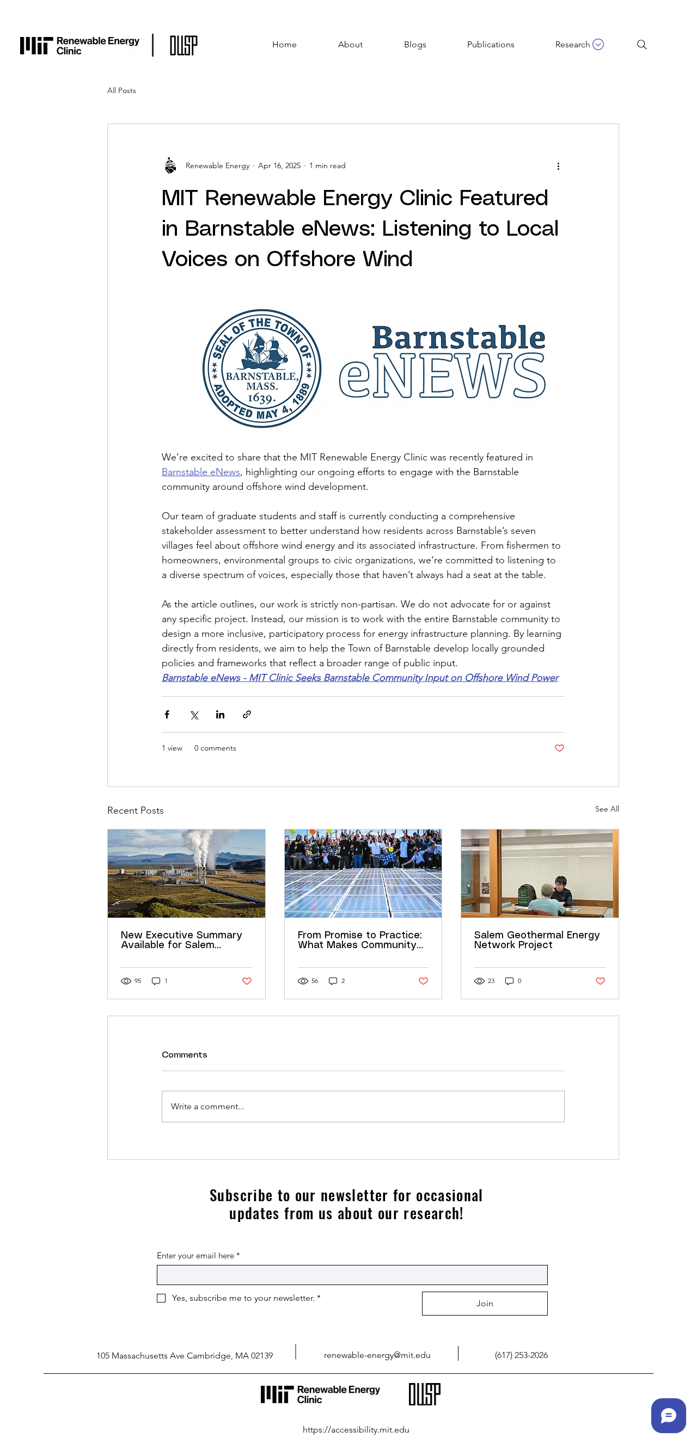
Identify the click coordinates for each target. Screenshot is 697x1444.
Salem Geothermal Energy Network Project (537, 940)
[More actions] (558, 165)
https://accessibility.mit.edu (356, 1429)
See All (607, 809)
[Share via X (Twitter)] (193, 714)
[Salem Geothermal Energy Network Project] (540, 873)
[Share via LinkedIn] (220, 714)
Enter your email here (198, 1255)
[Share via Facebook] (167, 714)
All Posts (121, 90)
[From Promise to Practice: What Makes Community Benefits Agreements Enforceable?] (363, 873)
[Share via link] (247, 714)
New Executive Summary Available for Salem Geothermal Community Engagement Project (181, 940)
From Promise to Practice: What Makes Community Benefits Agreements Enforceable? (360, 940)
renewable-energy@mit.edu (377, 1355)
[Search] (642, 44)
